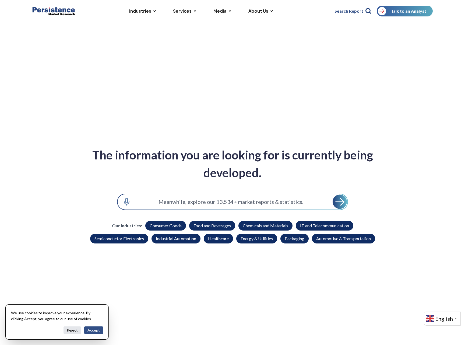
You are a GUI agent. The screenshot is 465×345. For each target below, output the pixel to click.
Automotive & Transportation (343, 238)
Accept (93, 330)
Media (220, 11)
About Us (258, 11)
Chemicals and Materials (265, 225)
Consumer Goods (166, 225)
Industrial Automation (176, 238)
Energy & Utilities (257, 238)
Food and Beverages (212, 225)
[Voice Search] (126, 202)
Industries (140, 11)
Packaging (294, 238)
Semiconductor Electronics (119, 238)
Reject (72, 330)
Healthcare (218, 238)
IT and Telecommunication (324, 225)
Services (182, 11)
